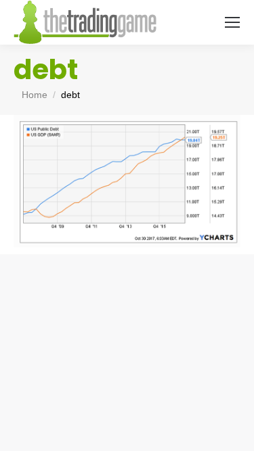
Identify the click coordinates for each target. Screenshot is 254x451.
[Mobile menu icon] (232, 22)
